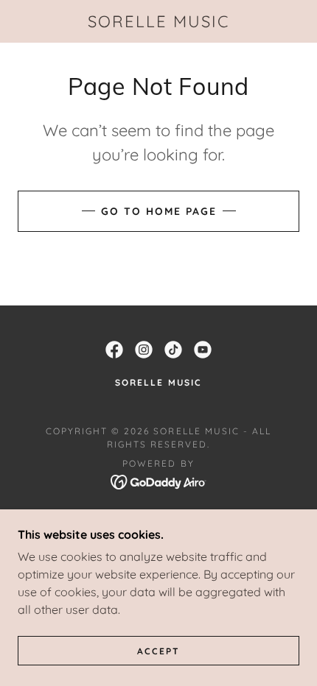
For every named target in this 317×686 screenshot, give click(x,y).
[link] (158, 21)
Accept (158, 651)
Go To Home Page (159, 211)
